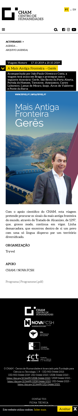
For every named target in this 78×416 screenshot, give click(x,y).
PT (66, 9)
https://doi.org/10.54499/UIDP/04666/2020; (29, 381)
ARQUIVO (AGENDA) (17, 50)
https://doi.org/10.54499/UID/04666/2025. (39, 384)
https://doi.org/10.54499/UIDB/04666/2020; (29, 378)
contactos (39, 399)
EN (74, 9)
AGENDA (10, 46)
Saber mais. (40, 409)
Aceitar (64, 409)
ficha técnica (39, 402)
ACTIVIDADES (13, 41)
